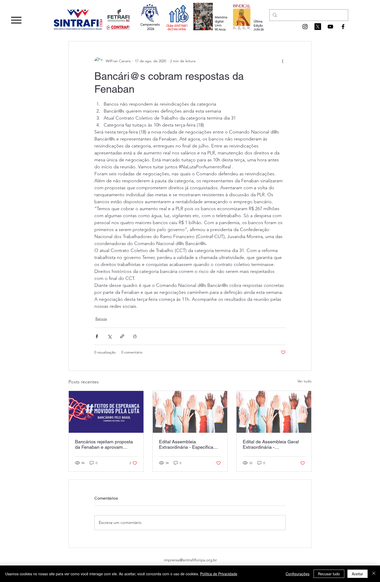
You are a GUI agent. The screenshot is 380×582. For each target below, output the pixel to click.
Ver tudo (304, 381)
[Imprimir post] (134, 336)
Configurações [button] (297, 573)
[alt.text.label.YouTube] (330, 26)
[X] (317, 26)
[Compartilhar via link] (122, 336)
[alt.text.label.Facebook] (343, 26)
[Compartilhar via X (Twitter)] (109, 336)
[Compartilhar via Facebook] (96, 336)
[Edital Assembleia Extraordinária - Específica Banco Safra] (190, 412)
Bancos (101, 318)
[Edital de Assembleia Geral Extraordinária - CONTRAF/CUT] (274, 412)
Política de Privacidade (218, 573)
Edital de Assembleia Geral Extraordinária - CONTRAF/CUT (271, 444)
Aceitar (357, 573)
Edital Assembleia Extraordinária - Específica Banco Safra (186, 444)
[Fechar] (374, 574)
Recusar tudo (329, 573)
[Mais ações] (282, 61)
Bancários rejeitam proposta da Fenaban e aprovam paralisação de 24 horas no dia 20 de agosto (104, 444)
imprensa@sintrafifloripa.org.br (190, 559)
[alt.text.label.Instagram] (305, 26)
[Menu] (16, 20)
